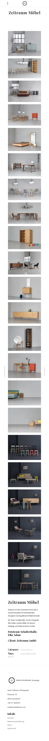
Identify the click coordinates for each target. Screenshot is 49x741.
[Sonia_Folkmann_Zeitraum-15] (24, 392)
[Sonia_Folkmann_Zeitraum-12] (24, 313)
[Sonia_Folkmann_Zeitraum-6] (24, 189)
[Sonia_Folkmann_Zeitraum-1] (24, 91)
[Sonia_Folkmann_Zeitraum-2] (24, 68)
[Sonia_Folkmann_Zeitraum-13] (24, 338)
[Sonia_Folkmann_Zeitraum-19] (24, 501)
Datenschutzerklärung (15, 721)
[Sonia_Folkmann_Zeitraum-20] (24, 528)
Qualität (33, 654)
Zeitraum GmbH (26, 640)
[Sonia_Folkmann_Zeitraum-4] (24, 139)
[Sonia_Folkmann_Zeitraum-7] (24, 213)
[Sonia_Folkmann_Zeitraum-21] (24, 554)
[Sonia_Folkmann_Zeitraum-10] (24, 288)
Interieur (23, 650)
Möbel (28, 654)
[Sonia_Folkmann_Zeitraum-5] (24, 164)
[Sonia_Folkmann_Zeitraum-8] (24, 237)
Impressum (11, 728)
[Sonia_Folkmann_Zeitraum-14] (24, 365)
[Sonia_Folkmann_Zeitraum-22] (24, 447)
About (9, 725)
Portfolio (10, 718)
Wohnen (30, 650)
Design (23, 654)
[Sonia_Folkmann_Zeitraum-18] (24, 474)
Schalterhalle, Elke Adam (22, 633)
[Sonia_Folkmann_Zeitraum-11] (24, 43)
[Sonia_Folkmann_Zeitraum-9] (24, 263)
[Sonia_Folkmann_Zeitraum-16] (24, 420)
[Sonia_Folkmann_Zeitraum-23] (24, 581)
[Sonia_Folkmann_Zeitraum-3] (24, 115)
